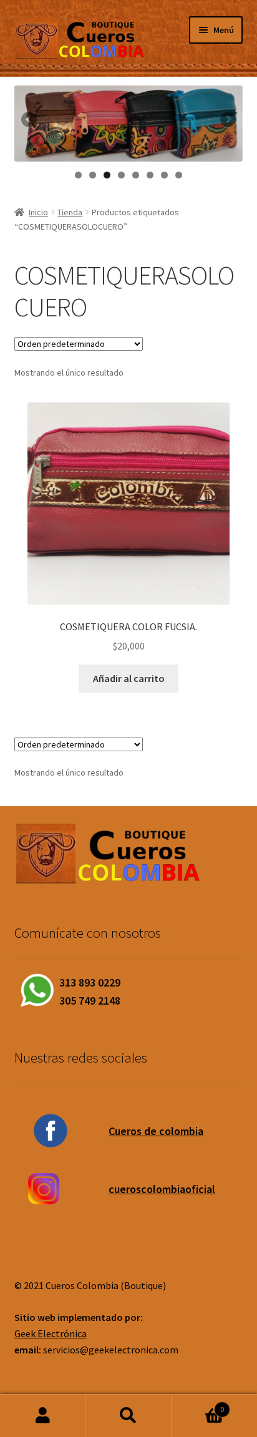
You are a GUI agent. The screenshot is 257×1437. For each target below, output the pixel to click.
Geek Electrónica (50, 1333)
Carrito (198, 1405)
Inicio (38, 212)
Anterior (30, 120)
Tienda (69, 212)
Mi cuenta (42, 1416)
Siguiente (227, 120)
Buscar (128, 1416)
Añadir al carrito (129, 678)
